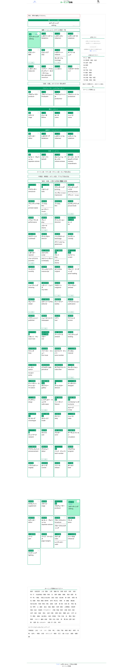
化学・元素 (33, 613)
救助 (55, 633)
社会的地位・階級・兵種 (43, 594)
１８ (41, 630)
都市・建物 (58, 594)
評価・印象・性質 (58, 610)
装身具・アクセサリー (44, 610)
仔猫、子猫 (60, 630)
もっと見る (31, 62)
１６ (45, 630)
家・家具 (67, 597)
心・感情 (39, 607)
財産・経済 (64, 591)
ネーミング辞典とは (89, 89)
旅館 (72, 633)
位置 (56, 604)
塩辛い (34, 633)
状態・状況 (58, 613)
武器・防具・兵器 (70, 610)
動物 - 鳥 (56, 591)
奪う (54, 630)
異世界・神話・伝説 (91, 60)
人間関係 (67, 607)
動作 (31, 591)
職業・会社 (66, 613)
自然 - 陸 (67, 604)
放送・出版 (54, 597)
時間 (61, 601)
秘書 (76, 633)
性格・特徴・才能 (43, 604)
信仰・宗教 (50, 613)
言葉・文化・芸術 (54, 619)
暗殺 (38, 633)
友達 (42, 633)
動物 (64, 594)
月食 (49, 630)
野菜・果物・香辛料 (43, 601)
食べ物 (61, 604)
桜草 (74, 630)
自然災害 (37, 591)
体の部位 (44, 616)
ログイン (34, 2)
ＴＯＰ (58, 664)
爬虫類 (73, 601)
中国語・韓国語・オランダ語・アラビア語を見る (53, 176)
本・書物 (66, 601)
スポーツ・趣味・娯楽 (41, 619)
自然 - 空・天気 (52, 622)
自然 (70, 591)
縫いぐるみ (66, 633)
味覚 (39, 613)
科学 (59, 622)
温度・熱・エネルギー (39, 622)
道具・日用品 (52, 616)
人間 (51, 591)
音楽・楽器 (70, 594)
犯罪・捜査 (59, 607)
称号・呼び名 (54, 601)
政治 (45, 607)
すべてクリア (93, 47)
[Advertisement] (66, 8)
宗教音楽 (31, 630)
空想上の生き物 (45, 597)
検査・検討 (68, 630)
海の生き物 (33, 604)
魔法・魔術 (51, 607)
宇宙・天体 (61, 616)
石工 (59, 633)
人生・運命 (45, 591)
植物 (38, 616)
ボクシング (49, 633)
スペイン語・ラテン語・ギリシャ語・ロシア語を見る (54, 172)
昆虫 (44, 613)
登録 (35, 1)
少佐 (36, 630)
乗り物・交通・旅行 (69, 619)
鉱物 (51, 604)
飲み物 (62, 597)
